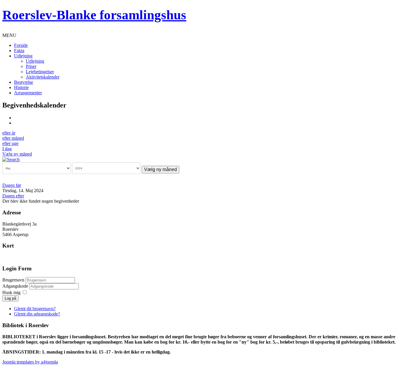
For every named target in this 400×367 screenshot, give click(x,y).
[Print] (16, 117)
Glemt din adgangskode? (37, 313)
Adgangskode (15, 286)
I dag (7, 148)
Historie (21, 87)
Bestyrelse (23, 82)
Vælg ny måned (17, 153)
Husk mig (11, 292)
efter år (8, 132)
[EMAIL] (16, 122)
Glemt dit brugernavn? (35, 308)
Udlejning (23, 55)
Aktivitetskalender (42, 76)
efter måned (13, 138)
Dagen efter (13, 195)
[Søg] (11, 159)
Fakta (19, 50)
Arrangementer (28, 92)
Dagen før (11, 185)
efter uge (10, 143)
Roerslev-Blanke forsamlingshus (94, 15)
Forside (21, 45)
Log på (10, 298)
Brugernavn (13, 279)
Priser (31, 66)
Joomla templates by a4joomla (30, 361)
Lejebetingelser (40, 71)
